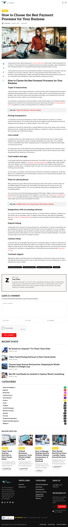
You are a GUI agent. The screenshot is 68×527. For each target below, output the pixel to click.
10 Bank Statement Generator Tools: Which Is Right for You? (25, 455)
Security (34, 416)
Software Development (34, 418)
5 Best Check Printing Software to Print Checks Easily (32, 357)
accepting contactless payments (36, 162)
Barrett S (40, 470)
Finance (4, 11)
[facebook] (2, 502)
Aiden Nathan (7, 468)
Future (34, 403)
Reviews (34, 413)
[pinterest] (7, 502)
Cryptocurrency (34, 395)
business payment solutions (44, 267)
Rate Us (25, 517)
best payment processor (15, 267)
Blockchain (34, 392)
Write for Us (22, 487)
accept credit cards (38, 63)
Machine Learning (34, 410)
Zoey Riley (7, 23)
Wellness (34, 423)
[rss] (13, 502)
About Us (21, 484)
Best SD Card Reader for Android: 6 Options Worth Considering (36, 374)
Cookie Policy (43, 524)
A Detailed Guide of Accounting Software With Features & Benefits (35, 204)
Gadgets (34, 405)
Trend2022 (56, 267)
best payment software (29, 267)
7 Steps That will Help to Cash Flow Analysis (28, 110)
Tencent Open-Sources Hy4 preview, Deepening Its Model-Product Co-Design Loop (34, 365)
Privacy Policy (51, 524)
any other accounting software (21, 217)
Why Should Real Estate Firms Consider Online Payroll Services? (59, 454)
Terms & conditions (61, 524)
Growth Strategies (34, 408)
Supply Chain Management (34, 421)
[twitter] (10, 502)
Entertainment (34, 397)
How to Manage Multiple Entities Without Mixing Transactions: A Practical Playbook (42, 456)
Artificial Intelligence (34, 387)
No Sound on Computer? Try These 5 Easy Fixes (29, 349)
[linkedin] (5, 502)
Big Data (34, 390)
